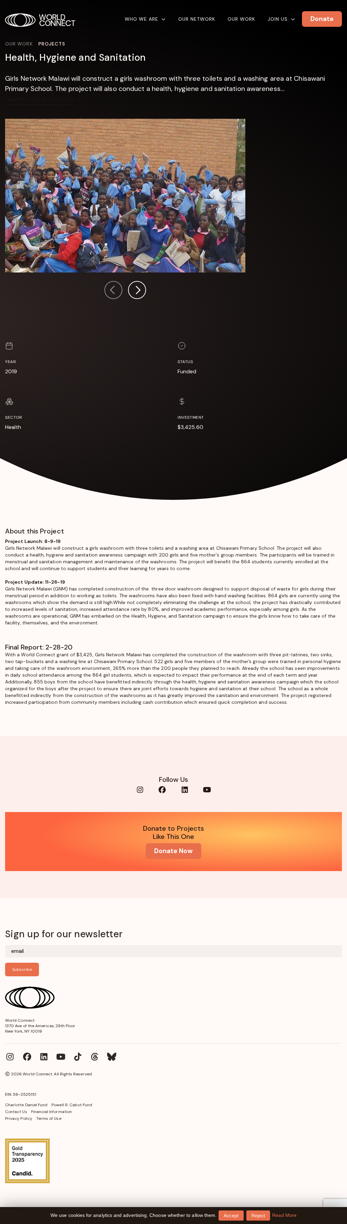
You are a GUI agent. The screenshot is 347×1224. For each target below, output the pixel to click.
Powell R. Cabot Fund (72, 1105)
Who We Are (141, 19)
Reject (258, 1215)
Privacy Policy (18, 1118)
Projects (51, 44)
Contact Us (16, 1111)
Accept (231, 1215)
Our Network (196, 19)
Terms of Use (48, 1118)
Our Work (241, 19)
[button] (137, 291)
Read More (284, 1215)
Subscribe (22, 969)
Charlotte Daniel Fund (26, 1105)
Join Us (278, 19)
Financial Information (51, 1111)
